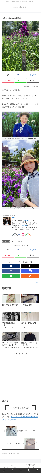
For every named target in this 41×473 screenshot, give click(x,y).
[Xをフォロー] (16, 234)
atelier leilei (26, 220)
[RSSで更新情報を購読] (29, 234)
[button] (33, 80)
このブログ (23, 226)
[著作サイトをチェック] (13, 234)
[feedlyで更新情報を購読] (26, 234)
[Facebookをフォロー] (19, 234)
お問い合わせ (30, 468)
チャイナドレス (17, 241)
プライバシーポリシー (11, 468)
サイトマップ (30, 465)
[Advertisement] (20, 375)
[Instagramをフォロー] (23, 234)
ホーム (11, 465)
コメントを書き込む (20, 408)
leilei (13, 217)
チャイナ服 (7, 241)
